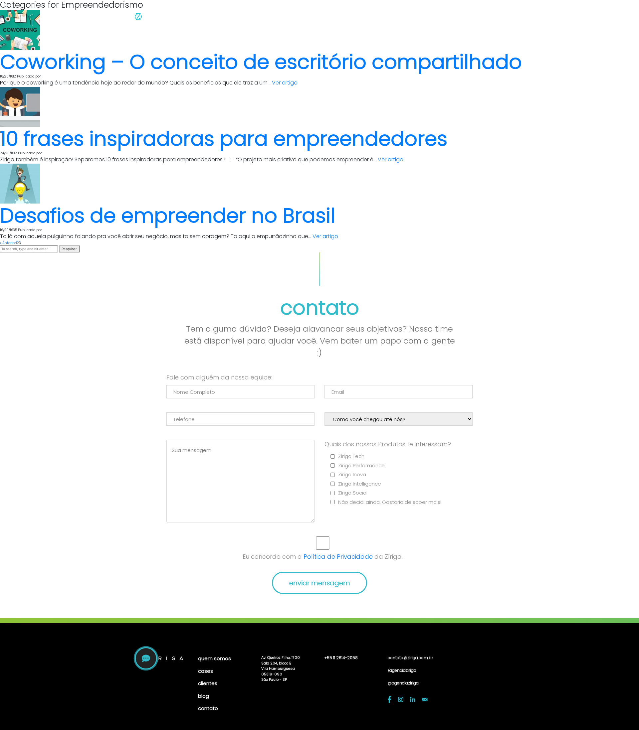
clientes (410, 18)
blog (436, 18)
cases (381, 18)
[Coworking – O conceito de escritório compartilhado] (20, 29)
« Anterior (8, 242)
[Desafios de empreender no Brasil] (20, 183)
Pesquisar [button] (69, 249)
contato (464, 18)
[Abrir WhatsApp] (622, 713)
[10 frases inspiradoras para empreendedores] (20, 106)
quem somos (344, 18)
